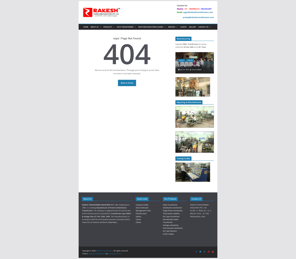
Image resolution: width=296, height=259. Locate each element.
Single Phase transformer (173, 211)
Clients (183, 27)
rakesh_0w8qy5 (196, 70)
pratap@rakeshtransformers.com (198, 17)
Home (85, 27)
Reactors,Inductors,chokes (150, 27)
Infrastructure (141, 213)
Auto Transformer (125, 27)
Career (138, 219)
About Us (95, 27)
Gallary (192, 27)
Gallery (138, 216)
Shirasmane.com (114, 254)
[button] (100, 27)
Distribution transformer (172, 208)
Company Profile (189, 65)
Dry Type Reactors (170, 231)
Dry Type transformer (171, 216)
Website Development (96, 254)
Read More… (113, 222)
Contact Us (203, 27)
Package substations (171, 225)
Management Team (143, 211)
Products (107, 27)
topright (190, 60)
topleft (181, 60)
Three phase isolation (171, 213)
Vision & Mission (142, 208)
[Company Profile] (194, 53)
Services (171, 27)
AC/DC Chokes (168, 234)
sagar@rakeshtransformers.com (198, 12)
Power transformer (170, 205)
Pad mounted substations (173, 228)
